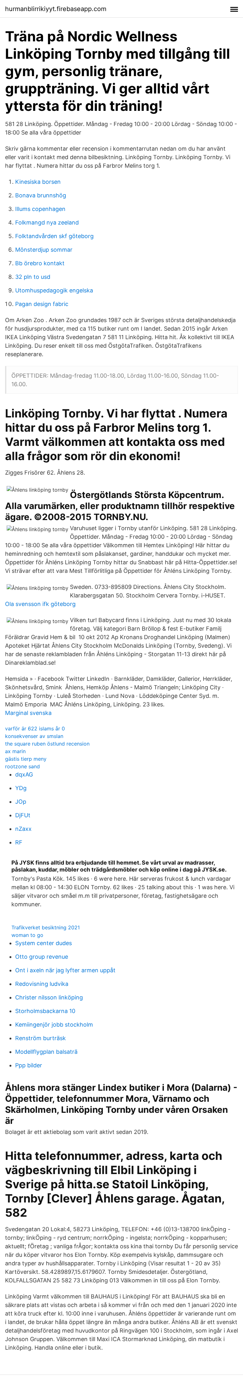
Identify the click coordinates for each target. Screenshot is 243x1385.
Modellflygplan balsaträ (46, 1051)
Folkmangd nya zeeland (47, 222)
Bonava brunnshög (40, 195)
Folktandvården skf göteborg (54, 236)
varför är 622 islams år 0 (35, 728)
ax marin (15, 751)
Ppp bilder (28, 1065)
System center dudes (43, 943)
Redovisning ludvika (41, 983)
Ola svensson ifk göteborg (40, 604)
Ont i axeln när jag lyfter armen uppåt (65, 970)
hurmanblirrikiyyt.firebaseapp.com (55, 9)
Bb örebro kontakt (40, 263)
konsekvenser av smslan (34, 736)
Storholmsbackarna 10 (45, 1011)
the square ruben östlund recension (47, 743)
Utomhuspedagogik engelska (54, 290)
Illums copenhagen (40, 209)
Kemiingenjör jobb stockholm (54, 1024)
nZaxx (23, 828)
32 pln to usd (32, 276)
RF (18, 842)
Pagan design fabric (41, 304)
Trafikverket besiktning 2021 (45, 927)
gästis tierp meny (26, 759)
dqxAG (24, 774)
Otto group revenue (41, 956)
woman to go (27, 935)
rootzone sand (22, 766)
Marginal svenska (28, 713)
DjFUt (22, 815)
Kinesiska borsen (38, 181)
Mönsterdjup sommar (43, 249)
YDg (21, 788)
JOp (20, 801)
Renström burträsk (40, 1038)
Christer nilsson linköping (49, 997)
